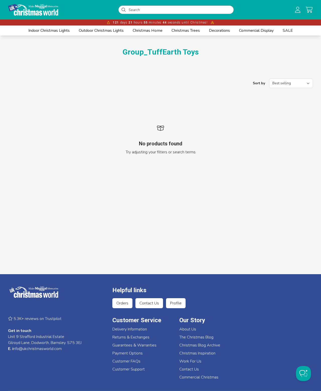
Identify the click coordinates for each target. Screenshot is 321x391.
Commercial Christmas (198, 377)
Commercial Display (256, 30)
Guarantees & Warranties (134, 345)
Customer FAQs (126, 361)
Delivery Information (129, 329)
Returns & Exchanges (130, 337)
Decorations (219, 30)
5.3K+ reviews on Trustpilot (37, 318)
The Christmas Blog (196, 337)
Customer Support (128, 369)
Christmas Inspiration (197, 353)
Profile (176, 303)
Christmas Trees (186, 30)
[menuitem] (49, 31)
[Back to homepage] (33, 10)
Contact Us (149, 303)
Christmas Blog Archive (199, 345)
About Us (187, 329)
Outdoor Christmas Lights (101, 30)
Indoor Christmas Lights (49, 30)
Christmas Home (148, 30)
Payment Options (127, 353)
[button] (309, 10)
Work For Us (190, 361)
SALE (288, 30)
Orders (122, 303)
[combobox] (179, 10)
